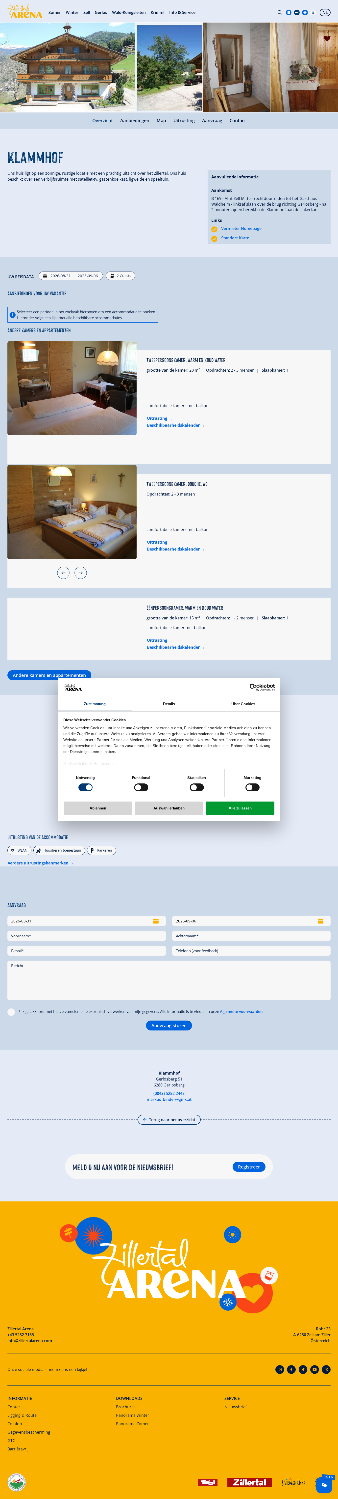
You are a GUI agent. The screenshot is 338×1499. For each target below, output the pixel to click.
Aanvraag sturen (169, 1025)
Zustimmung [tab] (95, 704)
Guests (124, 275)
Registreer (249, 1167)
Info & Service (182, 12)
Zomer (54, 12)
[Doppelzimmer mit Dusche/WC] (72, 512)
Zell (86, 12)
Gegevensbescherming (28, 1432)
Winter (72, 12)
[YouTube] (314, 1369)
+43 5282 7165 (20, 1334)
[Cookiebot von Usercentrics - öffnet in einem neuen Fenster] (253, 687)
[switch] (141, 787)
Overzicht (102, 120)
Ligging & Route (22, 1415)
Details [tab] (169, 704)
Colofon (14, 1423)
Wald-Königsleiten (129, 12)
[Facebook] (291, 1369)
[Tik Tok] (303, 1369)
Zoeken (280, 12)
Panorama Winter (132, 1415)
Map (161, 120)
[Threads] (326, 1369)
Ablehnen (98, 808)
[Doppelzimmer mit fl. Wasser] (72, 388)
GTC (11, 1440)
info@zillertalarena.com (29, 1340)
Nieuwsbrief (235, 1407)
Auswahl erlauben (169, 808)
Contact (238, 120)
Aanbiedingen (134, 120)
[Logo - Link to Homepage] (24, 11)
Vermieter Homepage (241, 228)
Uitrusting (184, 120)
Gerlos (101, 12)
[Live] (297, 12)
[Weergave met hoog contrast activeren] (313, 12)
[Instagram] (279, 1369)
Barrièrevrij (17, 1449)
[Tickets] (288, 12)
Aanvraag (212, 120)
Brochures (126, 1407)
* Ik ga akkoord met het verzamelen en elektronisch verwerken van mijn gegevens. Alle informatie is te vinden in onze (141, 1011)
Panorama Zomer (132, 1423)
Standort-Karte (235, 238)
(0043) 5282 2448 (169, 1093)
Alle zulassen (240, 808)
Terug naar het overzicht (172, 1119)
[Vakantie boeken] (305, 12)
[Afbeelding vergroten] (67, 67)
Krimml (157, 12)
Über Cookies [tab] (243, 704)
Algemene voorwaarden (241, 1011)
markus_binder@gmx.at (169, 1099)
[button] (63, 573)
